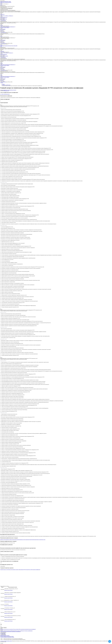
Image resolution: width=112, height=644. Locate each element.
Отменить (5, 627)
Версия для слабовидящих (4, 1)
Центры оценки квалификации (19, 630)
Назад (1, 46)
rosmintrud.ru (2, 51)
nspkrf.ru (1, 25)
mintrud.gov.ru (2, 14)
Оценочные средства (3, 631)
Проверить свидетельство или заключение (6, 629)
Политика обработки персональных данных (7, 636)
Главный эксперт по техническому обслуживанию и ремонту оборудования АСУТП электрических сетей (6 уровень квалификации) (20, 569)
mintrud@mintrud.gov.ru (3, 17)
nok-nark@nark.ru (2, 29)
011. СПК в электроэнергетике (5, 94)
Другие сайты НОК (14, 45)
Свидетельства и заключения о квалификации (14, 631)
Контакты (9, 2)
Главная (3, 84)
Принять (2, 627)
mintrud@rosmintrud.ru (3, 54)
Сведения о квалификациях (28, 630)
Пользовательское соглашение (4, 635)
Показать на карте (7, 590)
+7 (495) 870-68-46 (3, 20)
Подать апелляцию (16, 629)
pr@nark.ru (2, 30)
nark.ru (1, 36)
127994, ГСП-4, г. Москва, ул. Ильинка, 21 (6, 15)
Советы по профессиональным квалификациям (7, 630)
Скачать (7, 90)
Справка (9, 1)
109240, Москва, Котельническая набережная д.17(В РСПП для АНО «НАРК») (7, 27)
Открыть (11, 590)
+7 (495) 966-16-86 (3, 32)
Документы (6, 2)
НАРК (1, 2)
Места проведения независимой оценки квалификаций (27, 629)
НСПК (3, 2)
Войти (1, 4)
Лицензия (4, 634)
